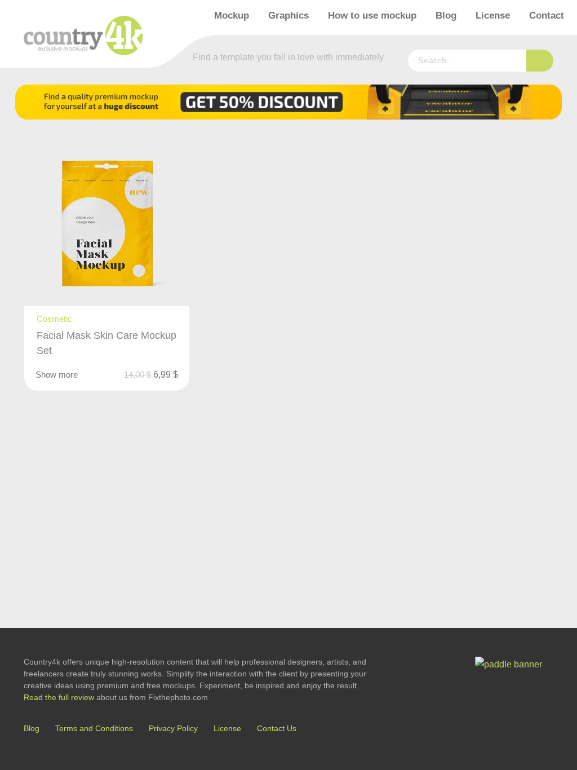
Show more (56, 374)
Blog (446, 15)
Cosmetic (54, 319)
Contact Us (276, 728)
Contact (546, 15)
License (493, 15)
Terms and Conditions (94, 728)
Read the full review (59, 697)
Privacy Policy (173, 728)
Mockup (231, 15)
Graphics (288, 15)
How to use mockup (372, 15)
